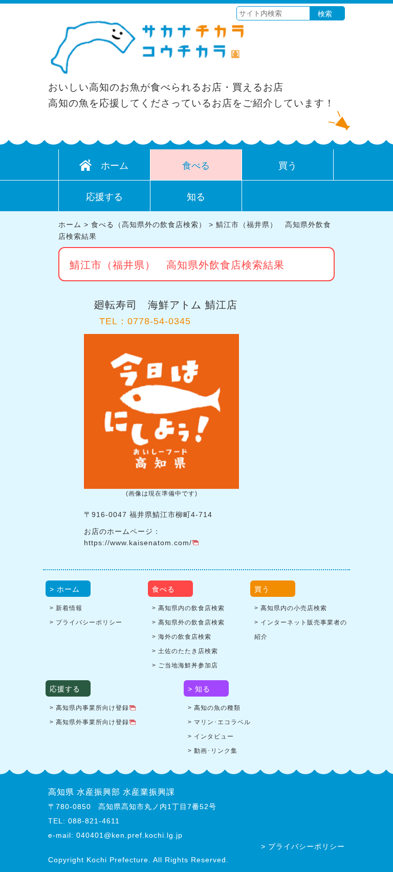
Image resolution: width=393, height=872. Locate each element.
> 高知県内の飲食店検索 (188, 608)
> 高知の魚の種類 (214, 707)
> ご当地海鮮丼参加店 (185, 665)
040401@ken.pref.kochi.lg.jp (129, 835)
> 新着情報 (66, 608)
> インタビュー (211, 736)
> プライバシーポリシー (86, 622)
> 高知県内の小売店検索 (290, 608)
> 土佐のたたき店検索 (185, 651)
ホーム (114, 166)
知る (196, 197)
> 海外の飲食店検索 (181, 636)
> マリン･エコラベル (219, 722)
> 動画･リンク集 (212, 750)
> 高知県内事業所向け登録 (89, 707)
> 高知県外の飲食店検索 (188, 622)
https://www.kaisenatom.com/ (138, 543)
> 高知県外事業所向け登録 (89, 722)
